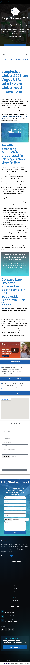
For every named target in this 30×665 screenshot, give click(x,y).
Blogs (15, 597)
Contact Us (15, 600)
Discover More (6, 555)
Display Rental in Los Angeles (15, 572)
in (9, 629)
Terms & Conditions (19, 660)
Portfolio (15, 594)
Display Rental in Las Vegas (15, 569)
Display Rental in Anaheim (15, 566)
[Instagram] (12, 629)
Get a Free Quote (15, 647)
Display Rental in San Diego (15, 575)
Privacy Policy (10, 660)
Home (15, 585)
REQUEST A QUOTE (15, 135)
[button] (26, 2)
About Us (15, 588)
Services (15, 591)
